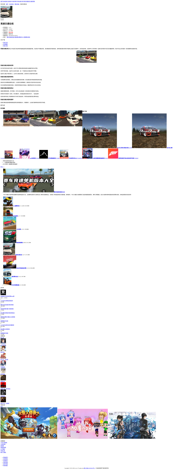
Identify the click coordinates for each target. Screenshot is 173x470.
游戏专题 (14, 1)
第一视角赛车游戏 (25, 37)
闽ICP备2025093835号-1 (89, 468)
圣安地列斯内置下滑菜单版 (7, 308)
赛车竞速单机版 (10, 37)
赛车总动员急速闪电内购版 (7, 304)
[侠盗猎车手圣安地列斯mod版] (3, 294)
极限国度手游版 (4, 333)
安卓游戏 (5, 1)
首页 (2, 1)
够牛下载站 (3, 452)
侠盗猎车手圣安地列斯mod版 (7, 296)
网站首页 (5, 457)
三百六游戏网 (4, 442)
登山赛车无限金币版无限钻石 (8, 312)
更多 (2, 406)
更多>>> (3, 166)
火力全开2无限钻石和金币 (7, 300)
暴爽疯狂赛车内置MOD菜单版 (8, 317)
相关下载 (5, 45)
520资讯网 (3, 444)
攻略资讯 (28, 1)
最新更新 (33, 1)
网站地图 (5, 465)
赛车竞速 (17, 4)
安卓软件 (10, 1)
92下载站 (3, 449)
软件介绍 (5, 42)
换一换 (2, 337)
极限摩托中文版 (4, 321)
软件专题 (23, 1)
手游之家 (3, 450)
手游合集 (19, 1)
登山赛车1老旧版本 (5, 329)
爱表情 (2, 445)
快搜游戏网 (3, 447)
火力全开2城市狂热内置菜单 (7, 325)
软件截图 (5, 44)
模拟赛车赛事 (18, 37)
